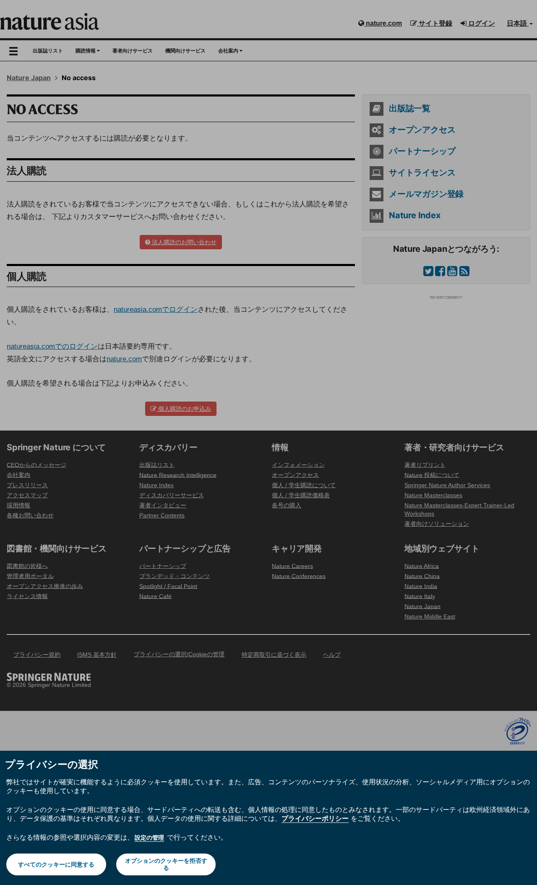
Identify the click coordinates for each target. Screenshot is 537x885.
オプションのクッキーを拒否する (166, 864)
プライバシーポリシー (315, 818)
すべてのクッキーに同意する (56, 864)
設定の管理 (149, 837)
